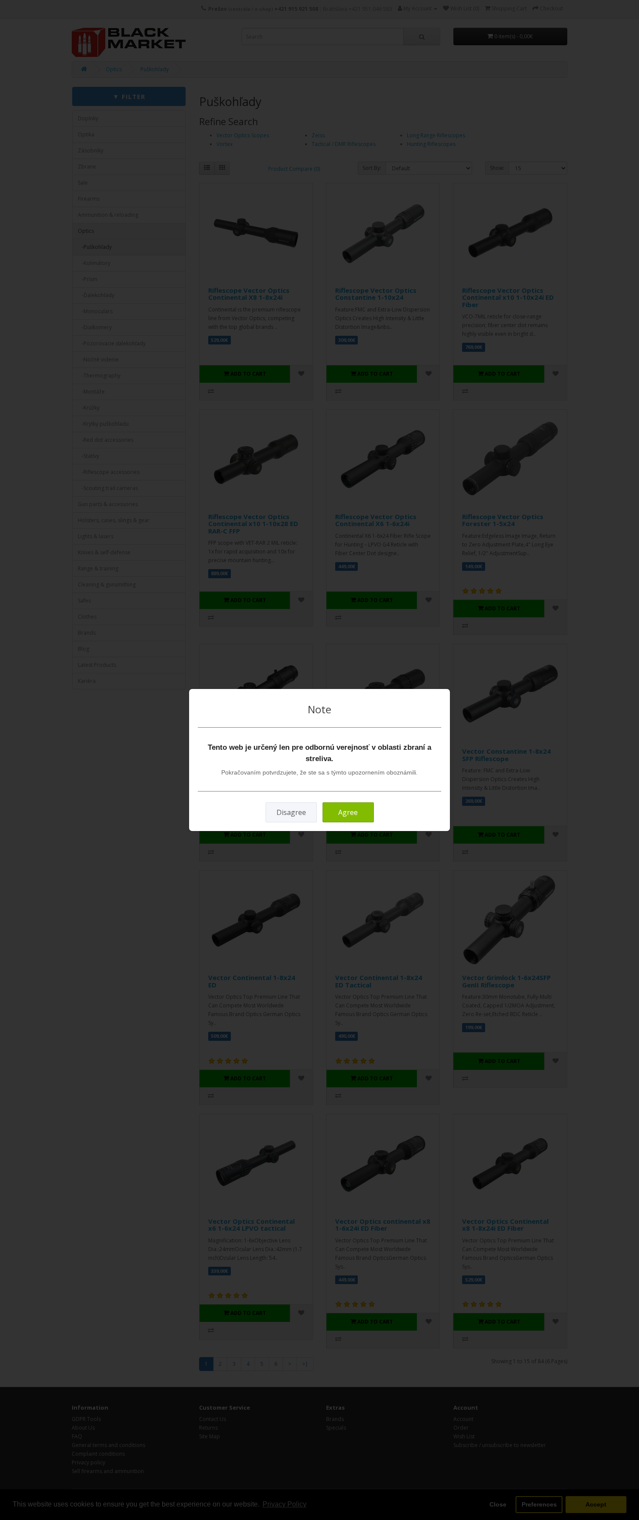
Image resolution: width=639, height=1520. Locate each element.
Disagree (291, 812)
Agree (348, 812)
